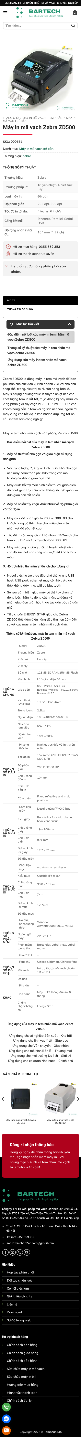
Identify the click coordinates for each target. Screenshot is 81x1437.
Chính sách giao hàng (22, 1353)
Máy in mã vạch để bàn (36, 149)
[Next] (77, 1106)
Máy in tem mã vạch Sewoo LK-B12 (21, 1121)
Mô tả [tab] (11, 300)
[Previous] (3, 1106)
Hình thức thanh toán (22, 1393)
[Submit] (73, 25)
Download (14, 1312)
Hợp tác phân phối (20, 1272)
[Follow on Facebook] (5, 1252)
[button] (5, 12)
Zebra (26, 156)
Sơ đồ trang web (19, 1320)
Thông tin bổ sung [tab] (20, 309)
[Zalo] (6, 1418)
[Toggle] (7, 266)
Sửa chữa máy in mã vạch (25, 1369)
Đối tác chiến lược (19, 1280)
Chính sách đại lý (19, 1400)
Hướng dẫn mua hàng (23, 1385)
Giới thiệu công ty (19, 1296)
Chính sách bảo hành (22, 1361)
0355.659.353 (49, 247)
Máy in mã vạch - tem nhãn (42, 117)
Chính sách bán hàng (22, 1345)
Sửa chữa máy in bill (21, 1376)
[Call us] (20, 1252)
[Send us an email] (12, 1252)
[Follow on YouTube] (27, 1252)
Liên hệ (12, 1304)
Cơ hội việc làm (18, 1288)
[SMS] (6, 1430)
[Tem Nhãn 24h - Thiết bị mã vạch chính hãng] (40, 13)
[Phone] (6, 1407)
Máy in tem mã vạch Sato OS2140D (60, 1121)
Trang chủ (11, 117)
